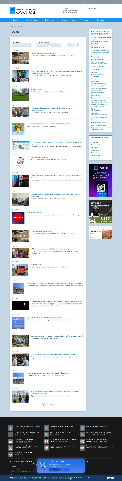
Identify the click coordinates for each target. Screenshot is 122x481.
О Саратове (15, 20)
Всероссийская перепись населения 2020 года (99, 46)
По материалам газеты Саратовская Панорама (99, 101)
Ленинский (95, 153)
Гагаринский (95, 145)
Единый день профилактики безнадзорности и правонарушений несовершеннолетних (54, 392)
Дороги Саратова (97, 57)
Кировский (95, 150)
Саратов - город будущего (100, 117)
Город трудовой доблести (100, 50)
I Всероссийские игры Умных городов (101, 38)
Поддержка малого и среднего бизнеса (98, 105)
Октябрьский (95, 155)
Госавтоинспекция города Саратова (100, 53)
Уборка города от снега (99, 122)
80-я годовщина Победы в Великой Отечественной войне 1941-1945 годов (100, 33)
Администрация (32, 20)
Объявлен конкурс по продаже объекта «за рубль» (44, 317)
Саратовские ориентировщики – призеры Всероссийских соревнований (57, 336)
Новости (19, 26)
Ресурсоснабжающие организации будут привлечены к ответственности (52, 109)
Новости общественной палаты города (99, 89)
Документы (49, 20)
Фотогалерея (86, 20)
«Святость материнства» (39, 157)
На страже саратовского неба (42, 231)
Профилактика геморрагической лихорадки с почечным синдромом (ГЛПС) (56, 143)
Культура (94, 72)
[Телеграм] (88, 461)
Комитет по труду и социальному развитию (99, 62)
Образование (95, 95)
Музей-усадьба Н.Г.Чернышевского (98, 82)
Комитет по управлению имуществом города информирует (48, 373)
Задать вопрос (54, 469)
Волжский (94, 142)
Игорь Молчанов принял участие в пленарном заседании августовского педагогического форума (56, 72)
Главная (12, 26)
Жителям (92, 8)
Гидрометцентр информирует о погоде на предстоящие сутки (49, 124)
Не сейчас (66, 469)
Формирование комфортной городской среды (101, 128)
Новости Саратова (97, 92)
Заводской (94, 147)
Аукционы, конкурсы (67, 20)
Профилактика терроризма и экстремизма (101, 109)
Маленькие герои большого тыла (43, 53)
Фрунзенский (95, 158)
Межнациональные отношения (97, 75)
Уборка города (36, 89)
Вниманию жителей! (34, 212)
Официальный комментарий (100, 98)
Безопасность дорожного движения (99, 42)
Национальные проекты (99, 86)
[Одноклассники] (85, 461)
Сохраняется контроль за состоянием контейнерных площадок (53, 354)
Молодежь (94, 79)
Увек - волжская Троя (98, 125)
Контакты (100, 20)
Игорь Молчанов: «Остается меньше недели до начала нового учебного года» (56, 176)
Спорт (93, 120)
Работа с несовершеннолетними (99, 114)
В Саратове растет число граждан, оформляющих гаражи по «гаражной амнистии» (56, 195)
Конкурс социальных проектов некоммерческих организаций (100, 67)
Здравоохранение (97, 59)
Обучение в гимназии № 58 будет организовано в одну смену (54, 249)
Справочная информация (18, 2)
